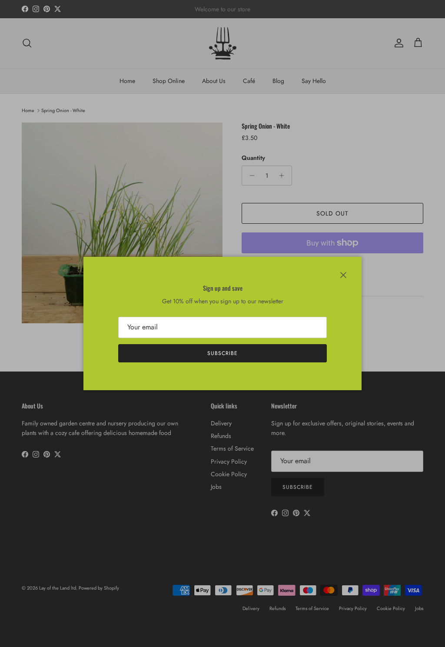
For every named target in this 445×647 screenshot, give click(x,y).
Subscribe (222, 353)
